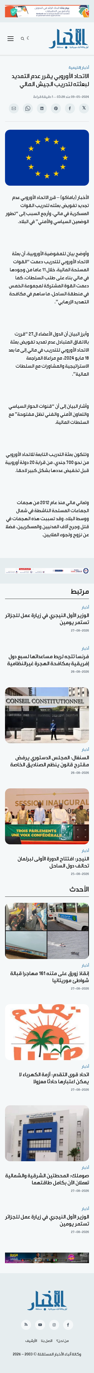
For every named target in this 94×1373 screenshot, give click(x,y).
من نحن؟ (62, 1341)
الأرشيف (31, 1341)
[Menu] (10, 38)
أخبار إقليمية (79, 67)
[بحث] (23, 39)
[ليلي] (29, 38)
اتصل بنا (46, 1341)
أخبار (85, 607)
